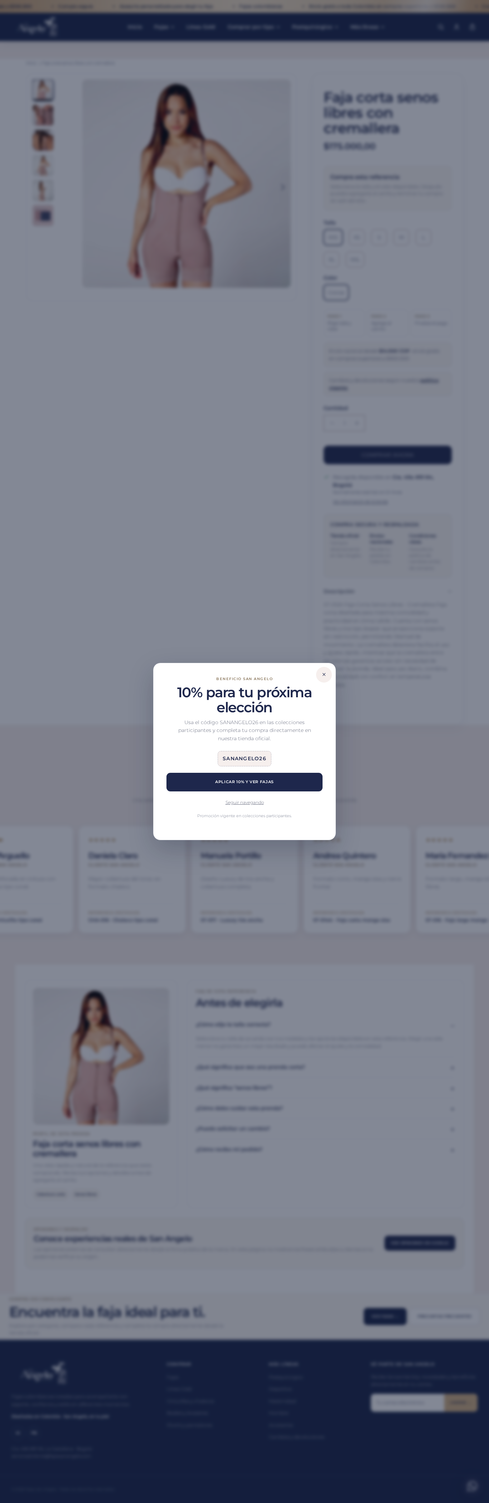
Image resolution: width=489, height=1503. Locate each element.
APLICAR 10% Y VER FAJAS (244, 781)
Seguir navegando (245, 802)
